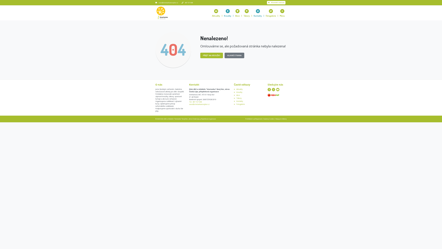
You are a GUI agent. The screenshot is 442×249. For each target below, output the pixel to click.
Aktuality (239, 89)
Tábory (238, 98)
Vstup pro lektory (281, 119)
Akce (238, 95)
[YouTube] (277, 89)
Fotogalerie (240, 104)
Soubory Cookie (268, 119)
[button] (282, 12)
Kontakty (239, 101)
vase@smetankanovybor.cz (168, 3)
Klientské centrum (277, 2)
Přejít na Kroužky (211, 55)
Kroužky (239, 92)
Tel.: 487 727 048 (195, 102)
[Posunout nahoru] (437, 244)
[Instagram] (273, 89)
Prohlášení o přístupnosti (253, 119)
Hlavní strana (234, 55)
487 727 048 (189, 3)
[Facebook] (269, 89)
